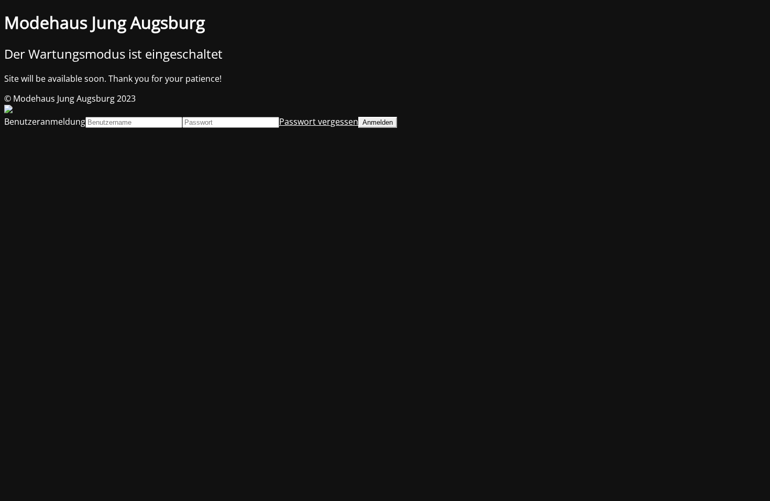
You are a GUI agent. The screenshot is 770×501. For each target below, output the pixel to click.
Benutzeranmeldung (44, 121)
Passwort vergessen (318, 121)
